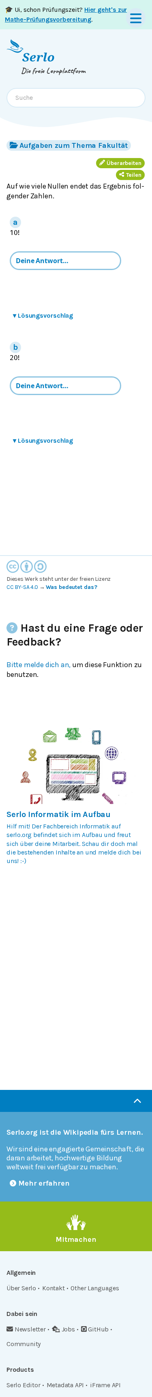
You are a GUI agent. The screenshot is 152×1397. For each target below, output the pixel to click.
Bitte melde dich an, (38, 664)
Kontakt (53, 1288)
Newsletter (30, 1329)
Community (23, 1344)
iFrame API (105, 1385)
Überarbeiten (124, 163)
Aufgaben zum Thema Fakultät (73, 145)
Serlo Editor (23, 1385)
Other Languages (95, 1288)
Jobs (68, 1329)
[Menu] (136, 18)
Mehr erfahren (44, 1183)
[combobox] (76, 98)
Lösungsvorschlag (43, 315)
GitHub (98, 1329)
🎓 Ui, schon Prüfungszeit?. (66, 14)
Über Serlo (21, 1288)
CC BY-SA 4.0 (22, 587)
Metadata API (65, 1385)
